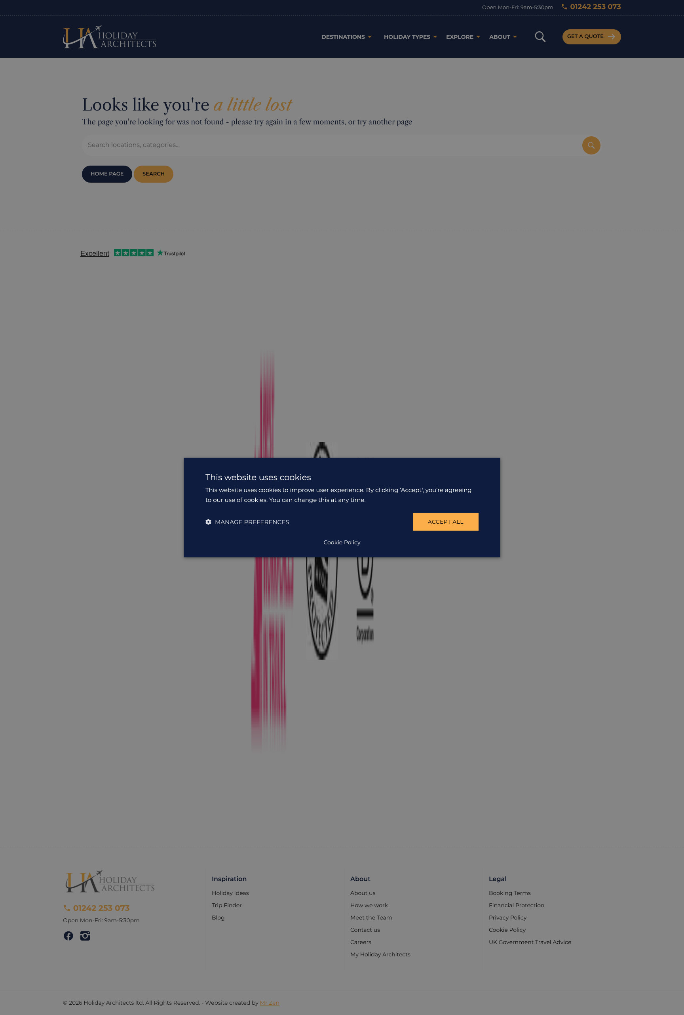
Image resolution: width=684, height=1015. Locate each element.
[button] (247, 521)
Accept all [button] (446, 521)
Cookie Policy (341, 542)
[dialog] (342, 507)
